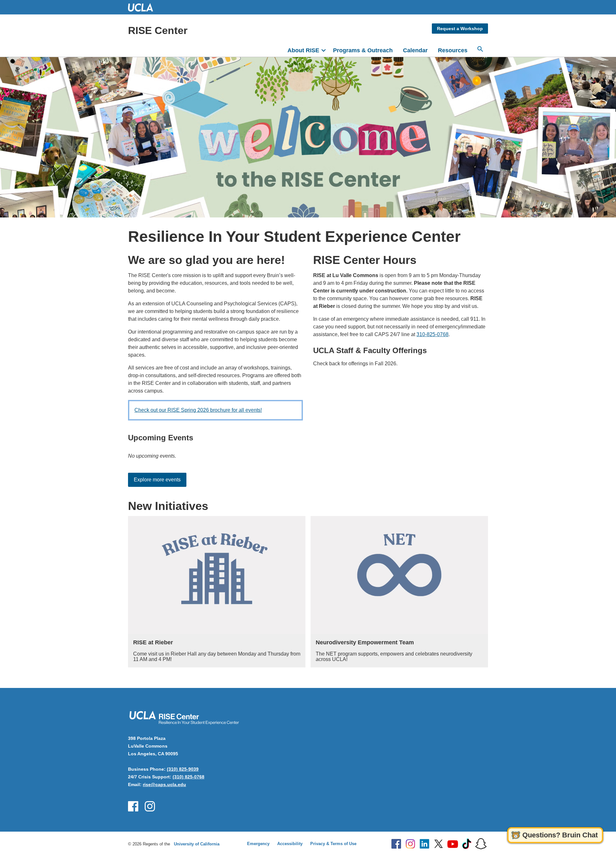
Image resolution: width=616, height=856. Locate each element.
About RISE (303, 50)
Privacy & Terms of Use (333, 843)
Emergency (258, 843)
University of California (196, 844)
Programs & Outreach (363, 50)
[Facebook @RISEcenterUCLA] (133, 806)
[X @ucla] (439, 844)
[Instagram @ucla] (410, 844)
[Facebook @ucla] (396, 844)
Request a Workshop (460, 28)
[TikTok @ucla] (467, 844)
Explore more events (157, 479)
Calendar (415, 50)
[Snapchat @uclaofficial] (481, 844)
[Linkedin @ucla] (424, 844)
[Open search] (480, 49)
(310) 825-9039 (183, 769)
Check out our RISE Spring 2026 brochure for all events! (198, 410)
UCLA (143, 7)
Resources (452, 50)
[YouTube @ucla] (453, 844)
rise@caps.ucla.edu (164, 784)
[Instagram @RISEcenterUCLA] (150, 806)
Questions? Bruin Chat (560, 835)
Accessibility (290, 843)
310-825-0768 (432, 334)
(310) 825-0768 (188, 776)
